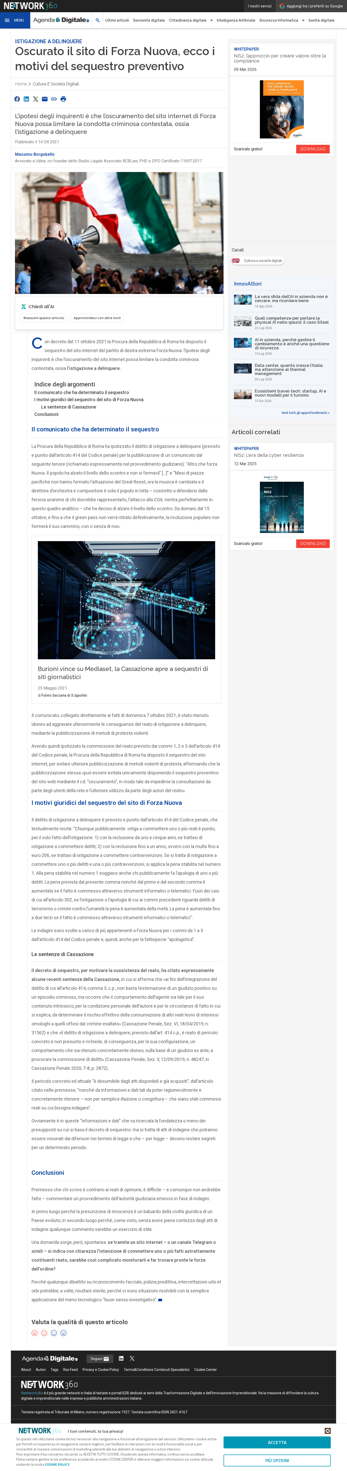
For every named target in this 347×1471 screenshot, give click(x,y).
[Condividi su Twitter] (35, 99)
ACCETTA (277, 1442)
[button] (15, 20)
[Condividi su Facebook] (17, 99)
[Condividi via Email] (45, 99)
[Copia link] (54, 99)
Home (21, 84)
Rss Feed (70, 1370)
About (26, 1370)
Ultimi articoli (117, 20)
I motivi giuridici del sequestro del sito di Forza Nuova (89, 399)
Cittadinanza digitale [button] (188, 20)
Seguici (97, 1359)
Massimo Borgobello (35, 154)
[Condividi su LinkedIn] (26, 99)
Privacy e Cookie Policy (101, 1370)
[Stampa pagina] (63, 99)
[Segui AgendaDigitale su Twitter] (132, 1359)
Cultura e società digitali (56, 84)
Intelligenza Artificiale (236, 20)
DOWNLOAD (313, 149)
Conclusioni (46, 414)
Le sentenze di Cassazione (68, 407)
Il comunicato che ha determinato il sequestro (81, 392)
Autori (41, 1370)
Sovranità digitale (149, 20)
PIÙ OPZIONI (277, 1460)
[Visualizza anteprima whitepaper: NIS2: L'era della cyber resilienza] (282, 504)
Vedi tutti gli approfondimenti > (305, 413)
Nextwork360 (32, 1393)
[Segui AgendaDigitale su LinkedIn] (121, 1359)
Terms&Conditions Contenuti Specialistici (157, 1370)
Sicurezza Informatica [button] (278, 20)
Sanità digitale (321, 20)
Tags (54, 1370)
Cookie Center (205, 1370)
